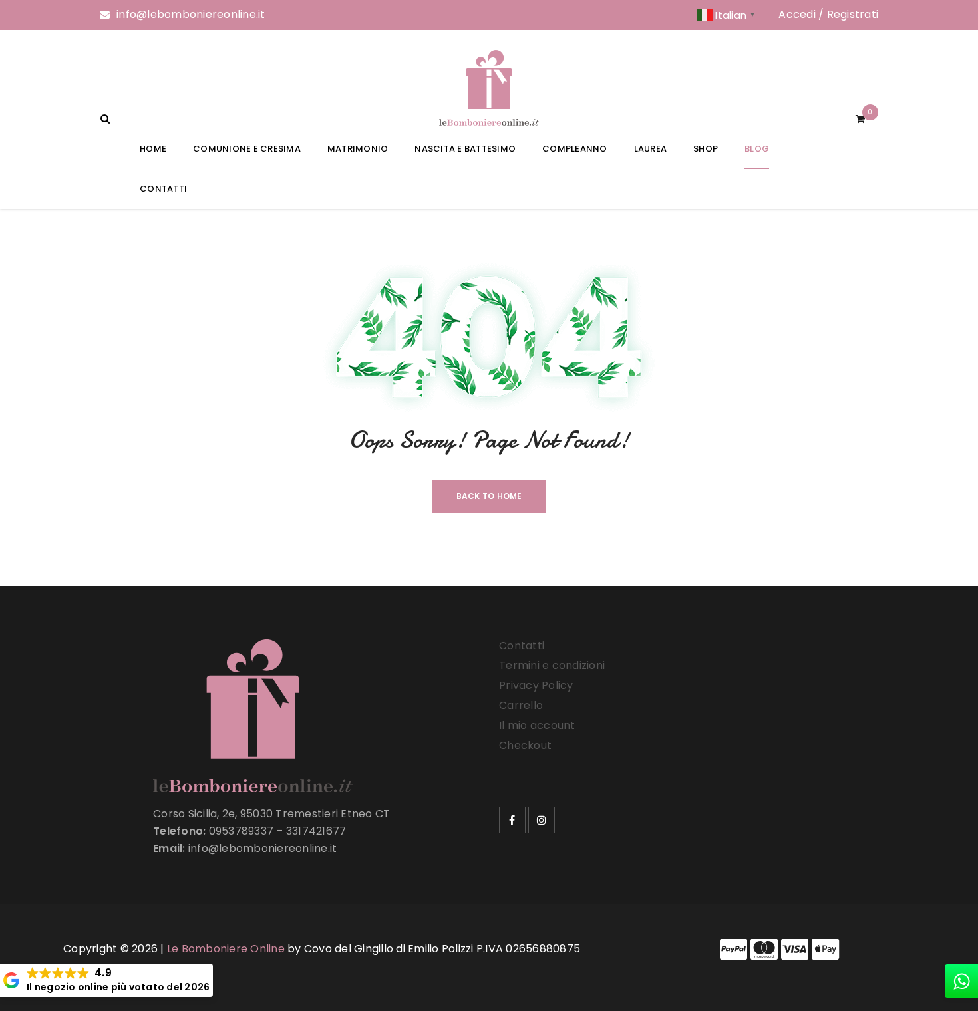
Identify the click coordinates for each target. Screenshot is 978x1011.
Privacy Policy (536, 685)
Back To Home (489, 496)
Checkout (525, 745)
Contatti (521, 645)
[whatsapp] (961, 981)
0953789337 (241, 831)
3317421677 (316, 831)
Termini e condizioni (552, 665)
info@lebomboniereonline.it (190, 14)
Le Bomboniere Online (226, 948)
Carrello (521, 705)
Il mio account (537, 725)
